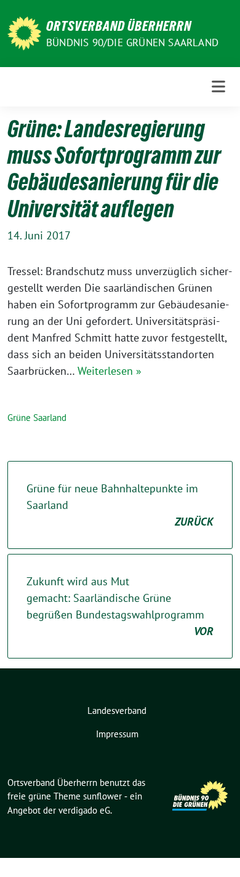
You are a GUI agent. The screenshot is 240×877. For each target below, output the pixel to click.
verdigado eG (84, 810)
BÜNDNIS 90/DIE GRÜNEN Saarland (132, 42)
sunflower (102, 796)
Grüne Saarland (36, 417)
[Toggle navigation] (218, 86)
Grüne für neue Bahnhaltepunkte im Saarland (120, 505)
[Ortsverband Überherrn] (24, 32)
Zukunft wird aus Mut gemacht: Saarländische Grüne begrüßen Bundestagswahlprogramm (120, 606)
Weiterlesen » (110, 371)
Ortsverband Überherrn (118, 26)
